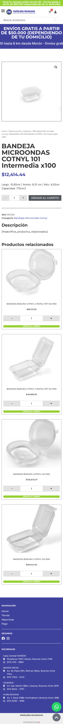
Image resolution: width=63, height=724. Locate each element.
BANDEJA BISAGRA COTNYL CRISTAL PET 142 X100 (32, 389)
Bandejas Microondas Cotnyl (30, 218)
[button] (3, 11)
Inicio (4, 131)
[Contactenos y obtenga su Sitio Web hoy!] (31, 722)
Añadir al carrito (45, 197)
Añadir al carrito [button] (31, 326)
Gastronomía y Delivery (20, 131)
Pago (5, 623)
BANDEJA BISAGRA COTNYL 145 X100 (31, 474)
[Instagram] (8, 638)
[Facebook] (3, 638)
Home (5, 611)
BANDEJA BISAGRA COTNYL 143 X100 (31, 559)
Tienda (6, 615)
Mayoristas (8, 619)
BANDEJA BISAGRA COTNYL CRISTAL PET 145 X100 (32, 304)
